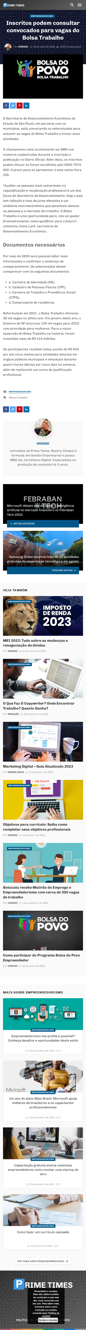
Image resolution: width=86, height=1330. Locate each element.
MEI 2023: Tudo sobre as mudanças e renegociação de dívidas (35, 643)
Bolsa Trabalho (18, 397)
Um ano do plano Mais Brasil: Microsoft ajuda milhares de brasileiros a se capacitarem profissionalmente (43, 1103)
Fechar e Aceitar (48, 1320)
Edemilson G (16, 772)
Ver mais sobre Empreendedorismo (40, 1261)
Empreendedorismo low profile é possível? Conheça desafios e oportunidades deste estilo (43, 1038)
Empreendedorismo (42, 16)
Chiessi (23, 46)
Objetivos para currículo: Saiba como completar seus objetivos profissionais (37, 826)
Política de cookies (51, 1315)
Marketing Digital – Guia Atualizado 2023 (38, 766)
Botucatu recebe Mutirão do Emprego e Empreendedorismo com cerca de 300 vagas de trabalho (41, 892)
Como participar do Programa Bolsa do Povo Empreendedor (41, 957)
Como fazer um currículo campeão (43, 1232)
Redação (13, 714)
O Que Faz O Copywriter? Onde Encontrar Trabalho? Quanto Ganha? (39, 705)
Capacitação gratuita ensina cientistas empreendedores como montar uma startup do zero (43, 1169)
